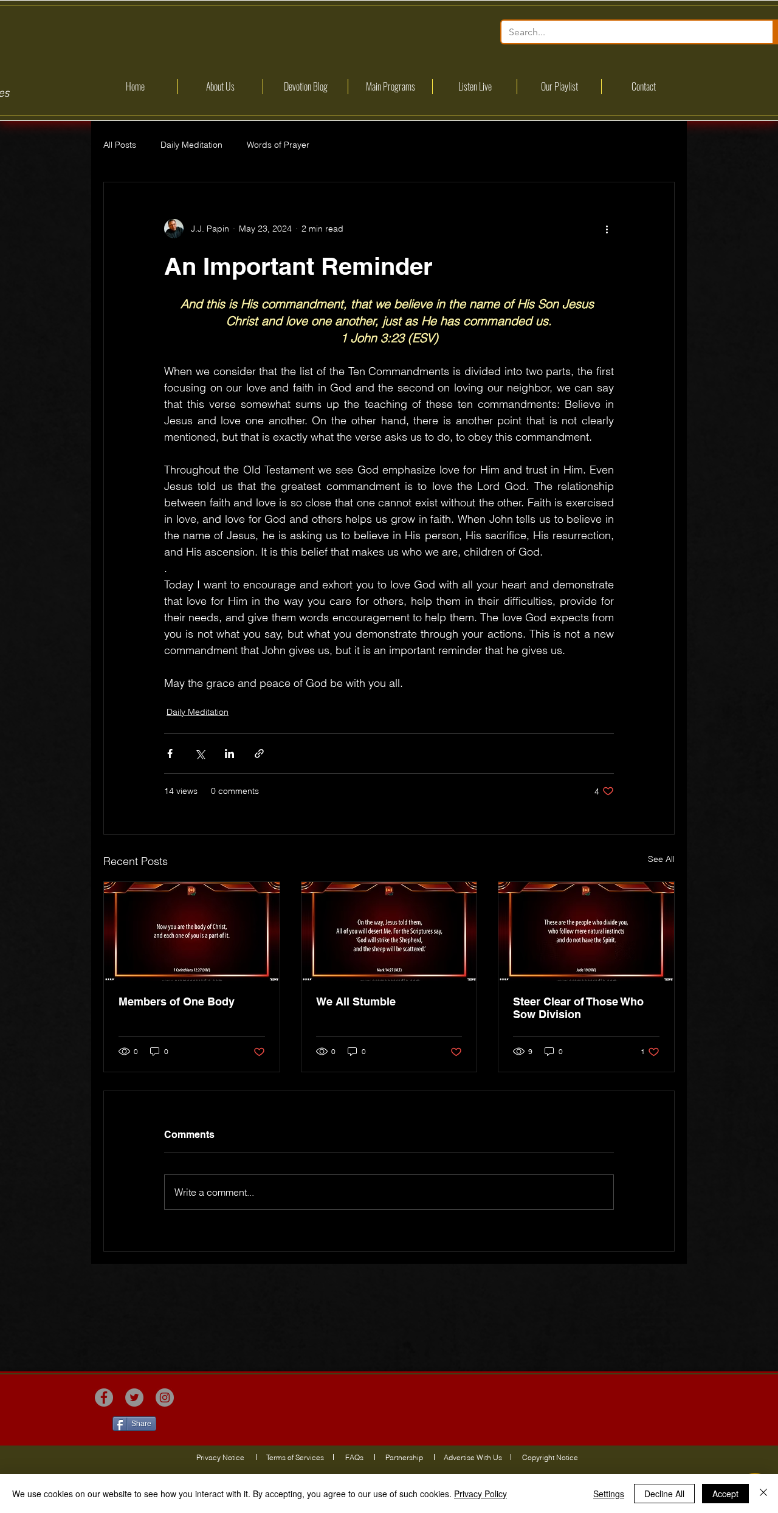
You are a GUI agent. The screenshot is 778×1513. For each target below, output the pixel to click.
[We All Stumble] (389, 931)
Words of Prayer (278, 144)
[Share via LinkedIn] (229, 753)
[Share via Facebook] (170, 753)
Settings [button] (608, 1493)
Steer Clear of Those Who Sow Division (578, 1008)
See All (661, 858)
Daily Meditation (191, 144)
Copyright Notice (550, 1457)
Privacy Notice (220, 1457)
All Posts (119, 144)
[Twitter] (134, 1397)
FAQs (354, 1457)
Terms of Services (295, 1457)
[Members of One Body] (192, 931)
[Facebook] (104, 1397)
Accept (725, 1493)
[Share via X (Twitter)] (199, 753)
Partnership (404, 1457)
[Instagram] (165, 1397)
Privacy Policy (480, 1493)
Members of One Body (177, 1001)
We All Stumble (356, 1001)
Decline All (664, 1493)
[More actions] (606, 228)
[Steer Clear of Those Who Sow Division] (586, 931)
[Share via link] (259, 753)
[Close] (763, 1493)
